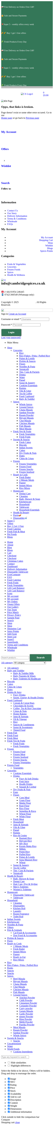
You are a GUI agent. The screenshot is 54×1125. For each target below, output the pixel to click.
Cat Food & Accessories (24, 932)
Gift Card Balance (15, 588)
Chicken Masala (26, 423)
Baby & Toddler (27, 399)
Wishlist (6, 166)
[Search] (5, 174)
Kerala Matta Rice (27, 846)
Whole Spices (25, 404)
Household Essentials (29, 510)
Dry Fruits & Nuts (27, 453)
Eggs (15, 792)
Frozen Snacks (26, 469)
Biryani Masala (26, 418)
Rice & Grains (20, 835)
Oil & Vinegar (20, 719)
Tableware (24, 507)
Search (5, 183)
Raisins (22, 388)
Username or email (11, 319)
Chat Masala (25, 420)
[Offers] (5, 140)
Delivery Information (17, 569)
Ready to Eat (19, 957)
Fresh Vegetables (27, 434)
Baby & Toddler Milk (23, 673)
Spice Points (13, 631)
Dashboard (12, 566)
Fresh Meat (12, 738)
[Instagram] (13, 196)
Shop (9, 347)
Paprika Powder (26, 1024)
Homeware (18, 491)
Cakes (22, 450)
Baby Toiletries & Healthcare (27, 678)
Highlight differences (20, 1065)
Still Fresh (12, 634)
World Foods (13, 1049)
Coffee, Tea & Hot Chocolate (27, 708)
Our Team (12, 609)
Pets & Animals (14, 930)
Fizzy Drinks (19, 695)
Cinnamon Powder (28, 1003)
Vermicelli (24, 369)
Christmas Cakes (15, 561)
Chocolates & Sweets (23, 705)
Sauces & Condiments (23, 724)
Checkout (11, 555)
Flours (22, 364)
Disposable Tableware (17, 572)
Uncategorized (14, 1043)
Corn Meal (24, 797)
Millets (22, 849)
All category (13, 668)
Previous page (32, 118)
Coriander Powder (28, 1005)
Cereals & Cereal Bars (23, 703)
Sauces (10, 970)
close (17, 1122)
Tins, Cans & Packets (29, 372)
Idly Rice (23, 843)
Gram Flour (24, 800)
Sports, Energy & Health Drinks (28, 697)
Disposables (19, 518)
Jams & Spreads (20, 716)
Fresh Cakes (25, 442)
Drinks (22, 374)
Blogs (10, 537)
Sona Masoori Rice (28, 860)
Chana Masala (26, 410)
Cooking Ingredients (23, 1051)
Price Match (13, 612)
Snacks (10, 973)
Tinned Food (19, 730)
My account (12, 596)
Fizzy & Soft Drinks (28, 778)
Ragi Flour (24, 805)
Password (6, 324)
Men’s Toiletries (20, 887)
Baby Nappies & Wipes (24, 676)
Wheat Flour (25, 814)
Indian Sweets (26, 447)
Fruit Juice (24, 781)
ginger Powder (26, 1016)
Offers (5, 149)
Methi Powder (26, 1022)
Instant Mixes (25, 485)
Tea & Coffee (25, 393)
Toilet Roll (18, 916)
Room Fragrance (21, 914)
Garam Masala (26, 1011)
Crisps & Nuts (20, 711)
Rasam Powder (26, 415)
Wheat (22, 862)
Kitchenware (25, 501)
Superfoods (12, 642)
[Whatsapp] (29, 196)
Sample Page (13, 617)
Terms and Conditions (17, 645)
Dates (22, 455)
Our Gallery (13, 607)
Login (11, 332)
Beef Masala (19, 978)
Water (22, 377)
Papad (22, 380)
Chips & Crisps (26, 458)
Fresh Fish (12, 732)
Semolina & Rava (27, 811)
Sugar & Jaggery (27, 383)
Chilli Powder (25, 1000)
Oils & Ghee (25, 391)
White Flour (25, 816)
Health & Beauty (21, 512)
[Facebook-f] (5, 196)
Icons (9, 593)
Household (24, 504)
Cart (9, 553)
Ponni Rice (24, 851)
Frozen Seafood (26, 472)
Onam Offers (13, 604)
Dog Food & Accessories (25, 935)
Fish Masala (25, 426)
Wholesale (12, 647)
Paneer (22, 482)
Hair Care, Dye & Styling (25, 884)
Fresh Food (12, 735)
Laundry (17, 911)
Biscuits (23, 445)
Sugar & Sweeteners (23, 727)
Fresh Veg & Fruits (22, 431)
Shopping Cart (14, 628)
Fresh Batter (25, 477)
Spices (16, 401)
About (10, 545)
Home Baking (20, 714)
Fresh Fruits (24, 437)
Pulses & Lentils (27, 358)
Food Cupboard (26, 396)
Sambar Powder (26, 412)
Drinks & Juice (14, 692)
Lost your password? (11, 337)
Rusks (10, 968)
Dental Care (25, 493)
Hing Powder (25, 1019)
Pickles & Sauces (27, 361)
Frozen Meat (19, 754)
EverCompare (13, 574)
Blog (9, 547)
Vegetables (18, 768)
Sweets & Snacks (21, 439)
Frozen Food (25, 466)
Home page (6, 118)
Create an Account (17, 314)
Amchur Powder (27, 997)
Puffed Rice (24, 854)
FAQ (9, 577)
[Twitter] (37, 196)
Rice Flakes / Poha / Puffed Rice (34, 355)
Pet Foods (12, 534)
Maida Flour (25, 803)
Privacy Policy (14, 615)
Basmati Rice (25, 838)
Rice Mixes (24, 488)
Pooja (16, 515)
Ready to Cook (20, 474)
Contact (11, 563)
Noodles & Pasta (27, 366)
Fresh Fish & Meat (16, 531)
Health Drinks (26, 784)
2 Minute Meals (26, 480)
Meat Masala (25, 428)
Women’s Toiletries (22, 889)
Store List (11, 636)
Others (10, 927)
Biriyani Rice (25, 841)
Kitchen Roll (19, 908)
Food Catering (14, 529)
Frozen (16, 461)
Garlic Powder (26, 1014)
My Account (8, 131)
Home (10, 542)
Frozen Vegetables (28, 464)
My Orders (12, 601)
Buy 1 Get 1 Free (15, 526)
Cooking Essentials (28, 385)
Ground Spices (26, 407)
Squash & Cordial (27, 787)
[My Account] (5, 123)
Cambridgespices (27, 302)
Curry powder (26, 1008)
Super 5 (11, 520)
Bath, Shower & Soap (29, 499)
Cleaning (23, 496)
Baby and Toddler (15, 670)
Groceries (17, 350)
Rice (21, 353)
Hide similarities (18, 1062)
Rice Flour (24, 808)
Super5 (10, 639)
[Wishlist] (5, 157)
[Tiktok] (21, 196)
